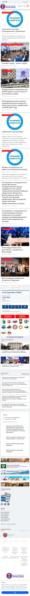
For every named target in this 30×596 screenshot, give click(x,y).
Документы (4, 373)
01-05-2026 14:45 (6, 354)
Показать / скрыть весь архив (8, 524)
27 (15, 223)
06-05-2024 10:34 (7, 33)
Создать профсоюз (22, 316)
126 (16, 282)
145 (16, 110)
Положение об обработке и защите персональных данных (24, 550)
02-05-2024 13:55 (7, 223)
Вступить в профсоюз (7, 316)
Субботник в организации (12, 132)
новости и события (7, 259)
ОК (15, 592)
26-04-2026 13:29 (6, 368)
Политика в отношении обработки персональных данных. (13, 589)
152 (16, 254)
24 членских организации (15, 337)
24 (15, 96)
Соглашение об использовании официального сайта (5, 550)
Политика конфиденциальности (5, 557)
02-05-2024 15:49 (7, 172)
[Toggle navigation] (27, 6)
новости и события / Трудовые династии (12, 44)
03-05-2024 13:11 (7, 65)
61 (15, 206)
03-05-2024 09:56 (7, 96)
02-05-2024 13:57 (7, 206)
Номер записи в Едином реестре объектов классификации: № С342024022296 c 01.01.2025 (24, 561)
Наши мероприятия (7, 339)
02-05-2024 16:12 (7, 110)
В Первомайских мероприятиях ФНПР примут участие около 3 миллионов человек (15, 92)
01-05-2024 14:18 (7, 282)
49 (15, 33)
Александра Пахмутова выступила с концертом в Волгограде (12, 250)
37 (15, 134)
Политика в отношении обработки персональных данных (15, 550)
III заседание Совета (12, 293)
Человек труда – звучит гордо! (14, 63)
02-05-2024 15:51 (7, 134)
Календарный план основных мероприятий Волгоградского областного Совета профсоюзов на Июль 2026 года (14, 405)
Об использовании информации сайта (15, 557)
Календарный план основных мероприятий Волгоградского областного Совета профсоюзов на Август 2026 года (14, 384)
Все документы (25, 373)
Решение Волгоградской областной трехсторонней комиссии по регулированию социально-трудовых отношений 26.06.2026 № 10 (15, 391)
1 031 (16, 172)
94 (15, 65)
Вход (24, 2)
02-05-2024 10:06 (7, 254)
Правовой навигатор (7, 12)
